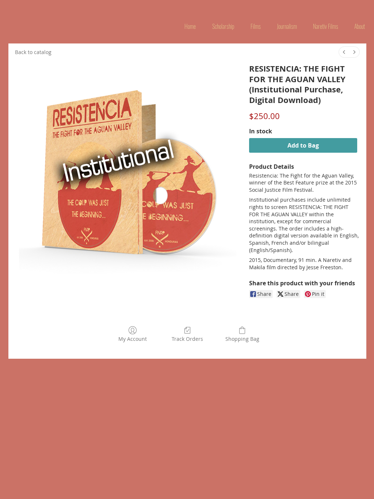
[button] (255, 26)
